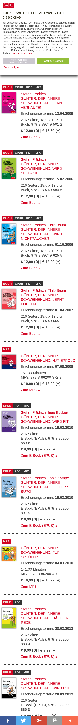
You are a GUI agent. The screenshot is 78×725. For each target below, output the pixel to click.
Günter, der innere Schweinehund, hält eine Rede (46, 618)
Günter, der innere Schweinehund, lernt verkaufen (42, 102)
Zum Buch (29, 137)
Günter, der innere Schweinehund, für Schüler (40, 552)
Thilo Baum (57, 225)
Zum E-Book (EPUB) (37, 456)
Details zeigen (11, 67)
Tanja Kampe (58, 478)
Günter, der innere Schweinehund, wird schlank (41, 168)
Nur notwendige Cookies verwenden (19, 61)
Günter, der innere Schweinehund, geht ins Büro (45, 487)
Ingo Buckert (58, 412)
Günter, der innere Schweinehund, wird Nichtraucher (41, 234)
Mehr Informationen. (21, 53)
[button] (8, 720)
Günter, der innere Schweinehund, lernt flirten (42, 299)
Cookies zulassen (53, 61)
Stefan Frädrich (33, 94)
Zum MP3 (29, 390)
